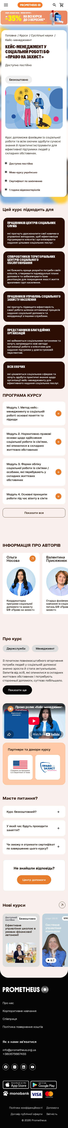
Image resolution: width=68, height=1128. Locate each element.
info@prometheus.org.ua (19, 1050)
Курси (23, 35)
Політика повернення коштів (23, 1026)
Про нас (8, 1003)
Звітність (51, 1114)
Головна (10, 35)
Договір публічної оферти (26, 1114)
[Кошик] (61, 5)
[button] (54, 5)
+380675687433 (14, 1054)
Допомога (52, 1108)
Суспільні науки (42, 35)
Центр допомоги (34, 880)
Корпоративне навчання (19, 1011)
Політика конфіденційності (25, 1108)
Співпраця (10, 1019)
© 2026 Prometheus (34, 1120)
